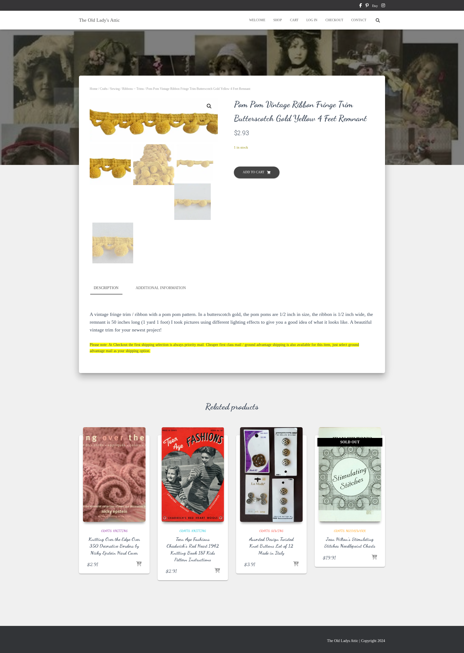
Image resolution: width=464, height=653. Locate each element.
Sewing (115, 89)
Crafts (104, 89)
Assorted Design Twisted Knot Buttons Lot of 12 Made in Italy (271, 545)
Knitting (120, 531)
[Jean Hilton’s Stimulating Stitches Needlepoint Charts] (350, 474)
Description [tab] (106, 288)
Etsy (375, 6)
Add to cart (253, 172)
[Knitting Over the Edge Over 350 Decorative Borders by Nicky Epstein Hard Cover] (114, 474)
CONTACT (358, 20)
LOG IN (311, 20)
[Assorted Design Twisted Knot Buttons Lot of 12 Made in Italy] (271, 474)
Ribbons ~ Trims (133, 89)
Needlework (356, 531)
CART (294, 20)
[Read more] (374, 557)
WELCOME (257, 20)
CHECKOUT (334, 20)
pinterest (367, 6)
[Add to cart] (139, 564)
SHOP (277, 20)
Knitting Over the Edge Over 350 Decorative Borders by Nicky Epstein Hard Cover (114, 545)
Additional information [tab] (161, 288)
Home (93, 89)
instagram (383, 6)
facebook (360, 6)
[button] (209, 106)
